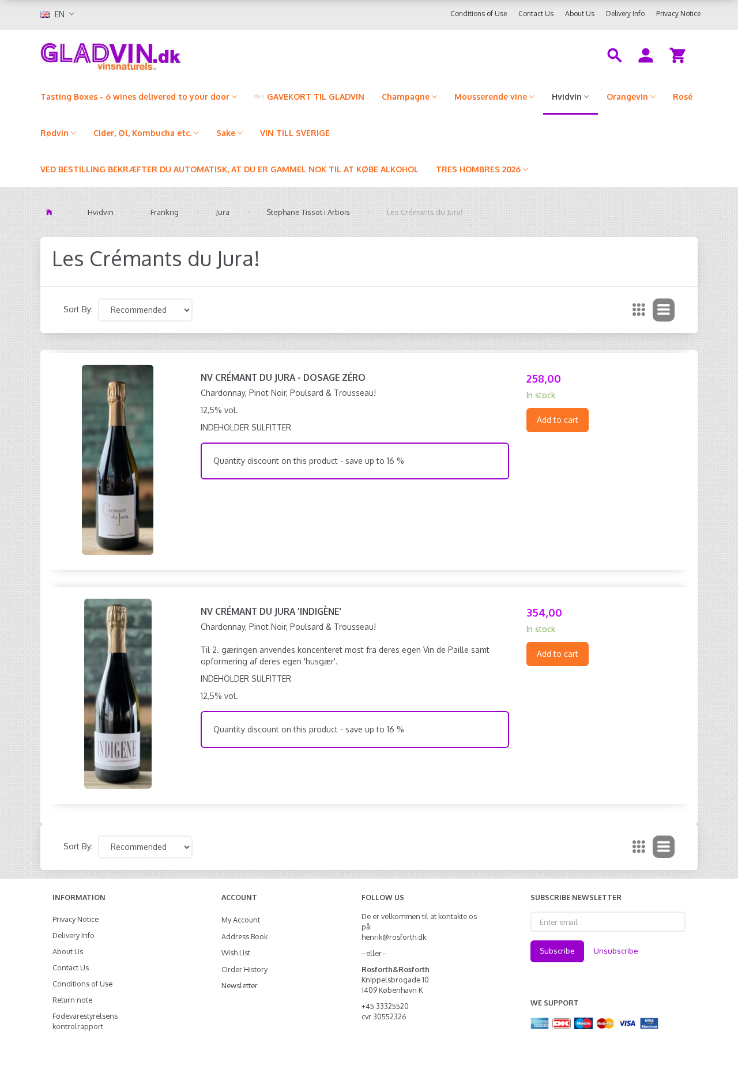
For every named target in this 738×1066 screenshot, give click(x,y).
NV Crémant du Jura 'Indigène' (271, 611)
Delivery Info (625, 13)
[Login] (645, 54)
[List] (664, 310)
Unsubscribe (616, 950)
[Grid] (639, 310)
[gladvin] (158, 54)
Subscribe (557, 950)
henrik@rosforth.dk (394, 937)
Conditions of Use (478, 13)
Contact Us (536, 13)
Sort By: (78, 309)
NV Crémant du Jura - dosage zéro (283, 377)
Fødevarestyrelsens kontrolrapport (85, 1021)
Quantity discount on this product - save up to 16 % (308, 461)
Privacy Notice (678, 13)
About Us (579, 13)
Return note (72, 999)
